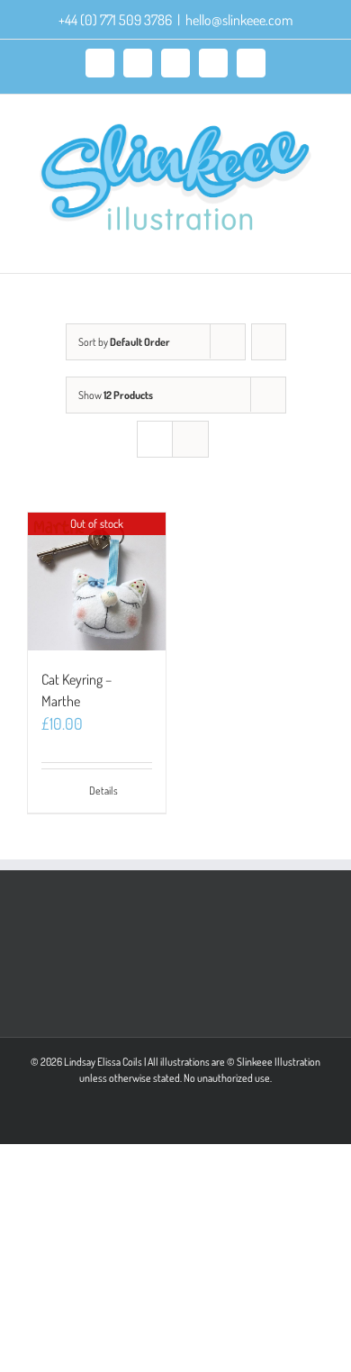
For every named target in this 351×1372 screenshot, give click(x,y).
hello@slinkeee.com (238, 20)
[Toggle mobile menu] (317, 245)
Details (103, 790)
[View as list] (190, 439)
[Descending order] (268, 341)
